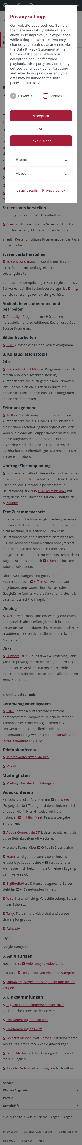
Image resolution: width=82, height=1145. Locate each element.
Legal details (27, 190)
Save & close (41, 141)
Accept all (41, 116)
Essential (25, 96)
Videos (56, 96)
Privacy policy (53, 190)
